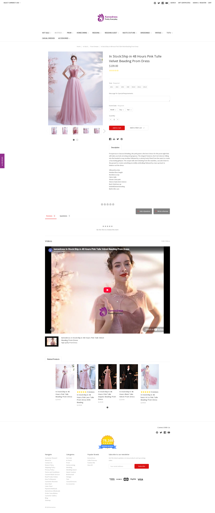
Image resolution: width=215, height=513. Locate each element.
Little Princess (92, 460)
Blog (46, 498)
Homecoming (82, 33)
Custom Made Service (52, 474)
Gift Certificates (184, 3)
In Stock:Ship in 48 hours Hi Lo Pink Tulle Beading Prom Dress (149, 397)
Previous (46, 131)
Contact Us (48, 463)
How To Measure (50, 479)
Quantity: (112, 116)
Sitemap (48, 500)
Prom (69, 33)
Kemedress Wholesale (52, 491)
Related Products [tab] (53, 359)
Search (173, 3)
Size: (114, 83)
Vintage (158, 33)
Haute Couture (129, 33)
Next (104, 131)
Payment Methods (51, 489)
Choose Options (64, 379)
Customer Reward (51, 458)
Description (115, 147)
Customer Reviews (51, 482)
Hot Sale (46, 33)
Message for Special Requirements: (121, 93)
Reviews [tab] (49, 216)
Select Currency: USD (11, 3)
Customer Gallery (51, 496)
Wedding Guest (111, 33)
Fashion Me (91, 463)
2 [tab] (77, 140)
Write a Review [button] (163, 211)
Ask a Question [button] (145, 211)
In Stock (58, 33)
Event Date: (116, 106)
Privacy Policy (49, 470)
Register (203, 3)
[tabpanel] (54, 131)
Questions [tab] (63, 216)
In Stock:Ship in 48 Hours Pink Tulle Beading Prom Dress (64, 394)
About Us (48, 460)
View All (89, 465)
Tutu (169, 33)
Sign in (195, 3)
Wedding (96, 33)
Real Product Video (51, 477)
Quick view (65, 375)
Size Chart (48, 484)
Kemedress (91, 458)
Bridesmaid (145, 33)
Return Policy (49, 465)
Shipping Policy (50, 467)
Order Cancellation (51, 493)
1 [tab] (74, 140)
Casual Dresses (48, 38)
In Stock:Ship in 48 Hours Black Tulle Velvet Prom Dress (127, 394)
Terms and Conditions (52, 472)
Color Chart (49, 486)
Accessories (63, 38)
